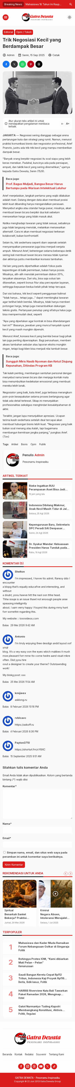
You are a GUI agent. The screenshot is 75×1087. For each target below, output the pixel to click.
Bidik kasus (33, 982)
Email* (7, 838)
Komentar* (10, 786)
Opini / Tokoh (24, 32)
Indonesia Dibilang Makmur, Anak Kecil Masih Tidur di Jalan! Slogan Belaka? (49, 509)
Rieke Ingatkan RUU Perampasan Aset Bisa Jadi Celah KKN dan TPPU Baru (47, 489)
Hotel (21, 998)
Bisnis (24, 444)
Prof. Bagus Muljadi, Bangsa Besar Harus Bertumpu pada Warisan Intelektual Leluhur (36, 186)
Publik (42, 444)
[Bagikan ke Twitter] (14, 64)
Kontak (18, 1054)
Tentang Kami (56, 1054)
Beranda (7, 1054)
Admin (39, 455)
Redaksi (29, 1054)
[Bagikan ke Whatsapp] (22, 64)
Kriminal (44, 910)
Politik (21, 950)
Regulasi (31, 1014)
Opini (33, 444)
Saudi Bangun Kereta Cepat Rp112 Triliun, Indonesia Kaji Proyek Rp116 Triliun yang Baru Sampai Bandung (41, 978)
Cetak (56, 55)
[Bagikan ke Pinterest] (30, 64)
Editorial (8, 32)
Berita (21, 982)
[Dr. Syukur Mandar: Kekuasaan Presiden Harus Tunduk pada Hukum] (15, 549)
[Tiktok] (54, 1066)
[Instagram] (28, 1066)
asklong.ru (21, 699)
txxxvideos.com (29, 618)
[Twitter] (47, 1066)
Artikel (14, 444)
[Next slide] (70, 873)
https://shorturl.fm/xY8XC (30, 749)
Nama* (7, 823)
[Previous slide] (66, 873)
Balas (6, 625)
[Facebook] (21, 1066)
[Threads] (34, 1066)
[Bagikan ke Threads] (38, 64)
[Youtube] (41, 1066)
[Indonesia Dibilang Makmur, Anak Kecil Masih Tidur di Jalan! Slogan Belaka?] (15, 510)
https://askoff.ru (24, 724)
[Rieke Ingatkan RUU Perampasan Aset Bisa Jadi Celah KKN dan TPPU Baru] (15, 491)
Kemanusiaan (25, 966)
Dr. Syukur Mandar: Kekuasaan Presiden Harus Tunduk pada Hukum (49, 547)
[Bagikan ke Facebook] (6, 64)
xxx (23, 675)
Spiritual (9, 910)
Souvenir (41, 1054)
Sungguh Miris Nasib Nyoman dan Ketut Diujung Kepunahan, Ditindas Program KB (39, 363)
